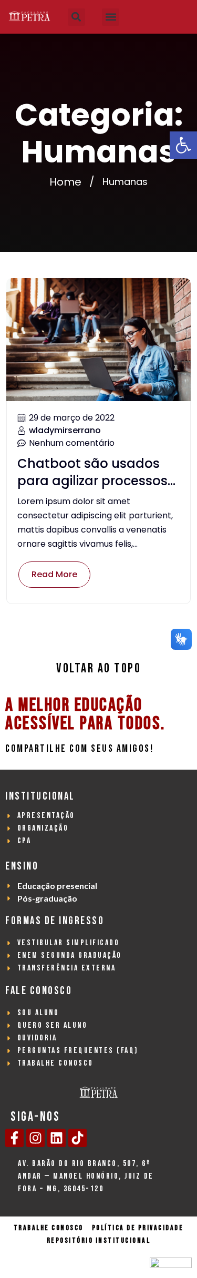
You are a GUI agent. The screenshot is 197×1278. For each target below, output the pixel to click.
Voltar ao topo (98, 668)
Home (65, 182)
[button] (183, 145)
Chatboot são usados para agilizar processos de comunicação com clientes (92, 472)
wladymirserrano (65, 430)
